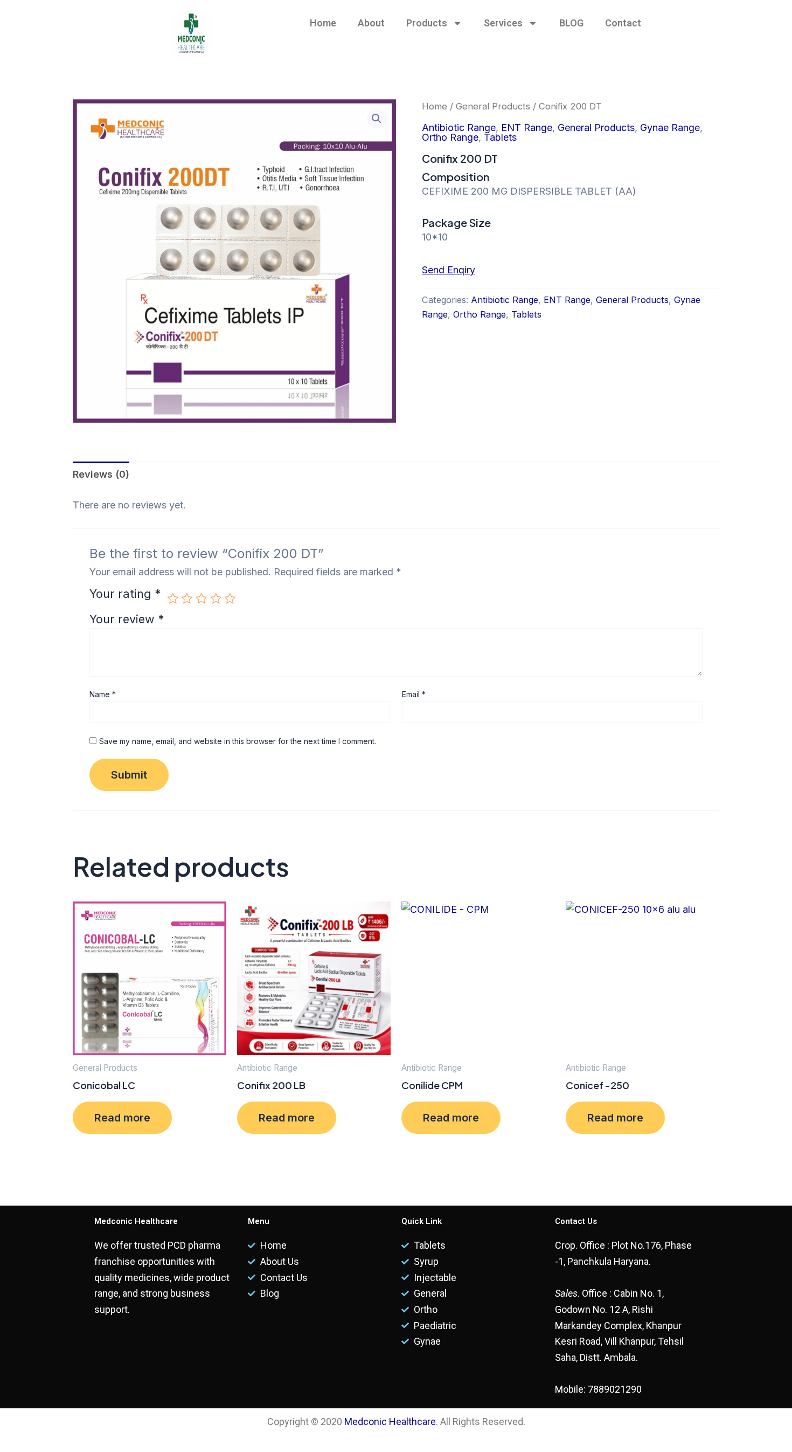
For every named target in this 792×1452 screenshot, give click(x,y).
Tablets (500, 137)
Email (414, 694)
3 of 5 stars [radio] (201, 598)
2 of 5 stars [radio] (187, 598)
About (371, 23)
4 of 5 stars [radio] (216, 598)
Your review (126, 619)
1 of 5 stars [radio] (173, 598)
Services (503, 23)
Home (323, 23)
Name (102, 694)
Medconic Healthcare (390, 1421)
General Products (493, 106)
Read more (122, 1117)
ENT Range (526, 127)
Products (426, 23)
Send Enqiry (448, 270)
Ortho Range (450, 137)
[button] (376, 118)
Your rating (125, 594)
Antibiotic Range (459, 127)
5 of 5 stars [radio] (230, 598)
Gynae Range (670, 127)
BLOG (571, 23)
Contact (623, 23)
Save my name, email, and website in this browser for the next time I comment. (237, 741)
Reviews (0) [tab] (101, 474)
